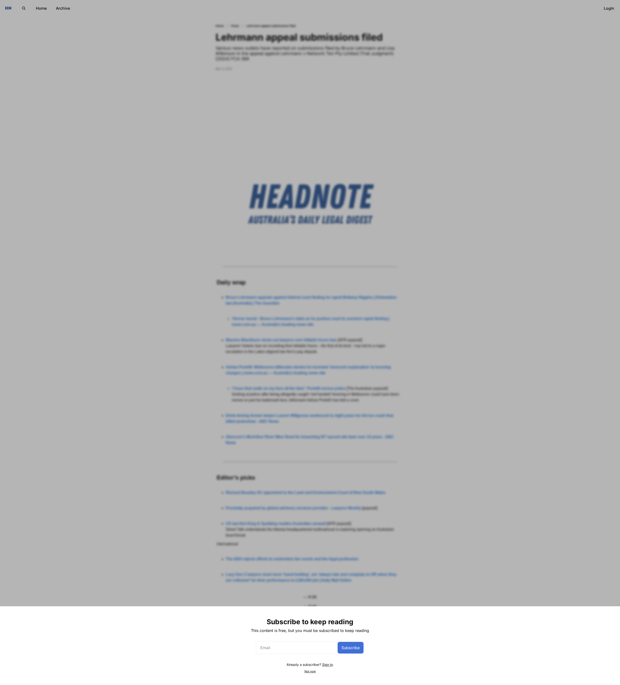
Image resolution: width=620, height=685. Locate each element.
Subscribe (350, 647)
